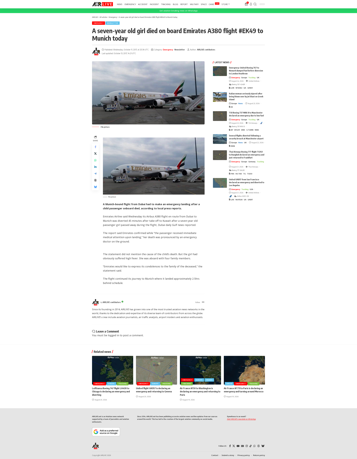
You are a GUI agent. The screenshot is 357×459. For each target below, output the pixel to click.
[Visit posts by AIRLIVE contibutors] (96, 51)
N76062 (239, 88)
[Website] (203, 302)
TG (244, 173)
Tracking (251, 77)
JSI (232, 107)
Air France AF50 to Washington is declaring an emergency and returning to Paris (200, 391)
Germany (251, 161)
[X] (234, 446)
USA (251, 189)
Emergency (98, 23)
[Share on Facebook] (95, 146)
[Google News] (242, 446)
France (209, 380)
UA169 (250, 88)
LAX (232, 199)
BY (232, 130)
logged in (113, 335)
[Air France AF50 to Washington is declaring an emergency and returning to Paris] (200, 370)
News (240, 103)
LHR (232, 88)
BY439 (237, 130)
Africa (229, 384)
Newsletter (112, 23)
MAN (257, 130)
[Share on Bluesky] (95, 187)
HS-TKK (239, 173)
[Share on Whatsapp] (95, 160)
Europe (244, 77)
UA (245, 88)
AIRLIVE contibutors (206, 49)
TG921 (249, 173)
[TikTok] (250, 446)
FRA (232, 173)
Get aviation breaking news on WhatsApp (179, 10)
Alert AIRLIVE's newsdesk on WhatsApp (241, 419)
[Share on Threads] (95, 180)
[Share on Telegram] (95, 173)
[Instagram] (247, 446)
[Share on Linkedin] (95, 167)
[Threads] (258, 446)
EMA (243, 130)
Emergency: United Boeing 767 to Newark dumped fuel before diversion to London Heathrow (246, 71)
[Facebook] (230, 446)
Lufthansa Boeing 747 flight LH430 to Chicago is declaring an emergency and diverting (111, 391)
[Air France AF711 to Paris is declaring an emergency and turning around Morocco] (244, 370)
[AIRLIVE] (102, 4)
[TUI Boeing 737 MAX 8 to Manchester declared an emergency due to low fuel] (220, 116)
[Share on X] (95, 153)
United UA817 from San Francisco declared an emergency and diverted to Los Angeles (246, 182)
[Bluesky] (263, 446)
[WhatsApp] (254, 446)
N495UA (239, 199)
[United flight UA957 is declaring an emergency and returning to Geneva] (156, 370)
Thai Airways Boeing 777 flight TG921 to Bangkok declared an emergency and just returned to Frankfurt (246, 155)
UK (258, 77)
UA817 (250, 199)
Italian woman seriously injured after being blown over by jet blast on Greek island (246, 96)
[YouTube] (238, 446)
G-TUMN (249, 130)
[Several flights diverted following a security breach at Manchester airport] (220, 139)
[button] (255, 4)
